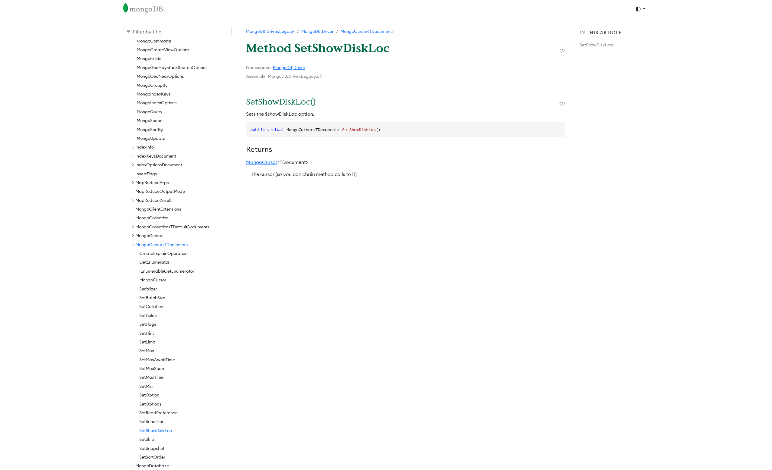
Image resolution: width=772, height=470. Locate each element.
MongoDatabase (152, 465)
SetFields (148, 315)
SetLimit (147, 342)
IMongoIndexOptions (156, 102)
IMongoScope (149, 120)
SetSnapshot (151, 448)
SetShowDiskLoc (155, 430)
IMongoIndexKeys (153, 94)
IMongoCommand (153, 41)
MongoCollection (152, 218)
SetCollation (151, 306)
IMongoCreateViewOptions (162, 49)
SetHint (146, 333)
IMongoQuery (149, 111)
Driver (299, 67)
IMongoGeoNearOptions (159, 76)
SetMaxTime (151, 377)
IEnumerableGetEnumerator (166, 271)
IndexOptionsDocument (158, 165)
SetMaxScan (151, 368)
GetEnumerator (154, 262)
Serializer (148, 289)
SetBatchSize (152, 297)
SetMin (146, 386)
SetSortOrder (152, 457)
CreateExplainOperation (163, 253)
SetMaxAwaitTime (157, 359)
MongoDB (282, 67)
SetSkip (146, 439)
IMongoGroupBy (151, 85)
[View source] (562, 50)
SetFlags (147, 324)
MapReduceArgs (152, 182)
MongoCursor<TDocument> (161, 244)
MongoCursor (148, 235)
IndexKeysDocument (155, 156)
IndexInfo (144, 147)
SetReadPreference (158, 412)
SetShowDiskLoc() (597, 45)
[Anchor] (323, 101)
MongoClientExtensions (158, 209)
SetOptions (150, 404)
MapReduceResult (153, 200)
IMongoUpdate (150, 138)
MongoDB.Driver (317, 31)
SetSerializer (151, 421)
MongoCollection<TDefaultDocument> (172, 227)
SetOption (149, 395)
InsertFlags (146, 174)
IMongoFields (148, 58)
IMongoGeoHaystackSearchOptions (171, 67)
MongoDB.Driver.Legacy (270, 31)
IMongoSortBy (149, 129)
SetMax (146, 350)
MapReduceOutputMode (160, 191)
